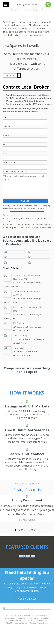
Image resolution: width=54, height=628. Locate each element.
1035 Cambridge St (21, 335)
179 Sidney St (19, 347)
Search (18, 623)
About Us (10, 623)
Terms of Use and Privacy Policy (35, 623)
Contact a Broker (27, 598)
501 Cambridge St (21, 323)
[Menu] (6, 4)
